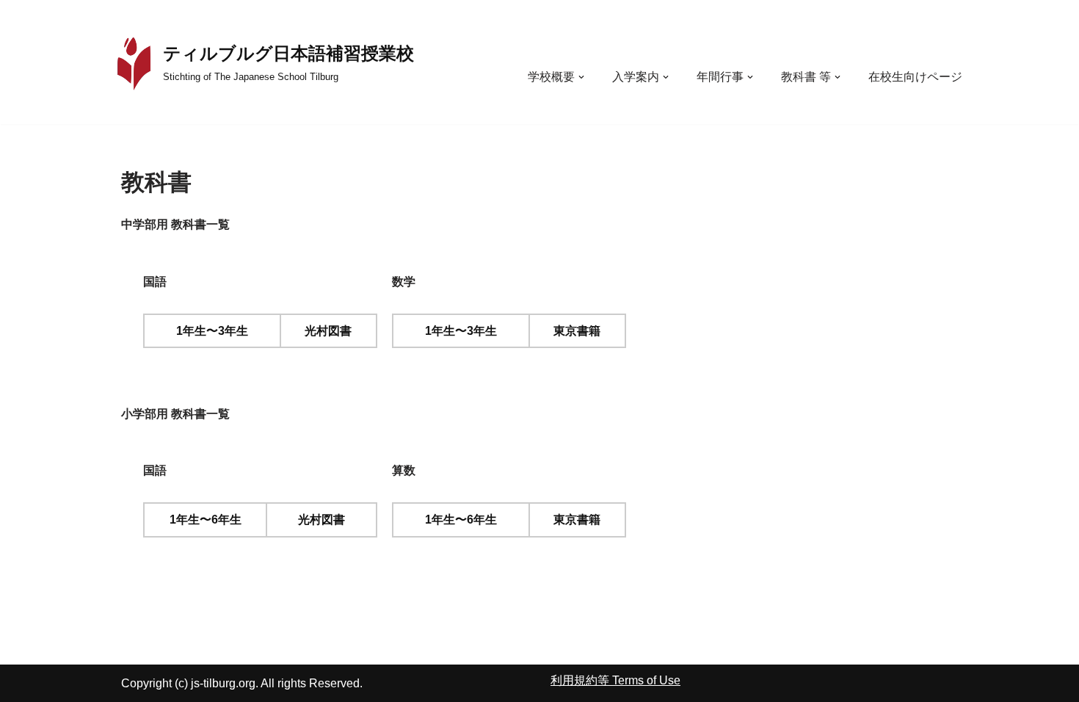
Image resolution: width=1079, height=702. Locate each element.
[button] (581, 77)
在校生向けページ (915, 76)
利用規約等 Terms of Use (615, 680)
